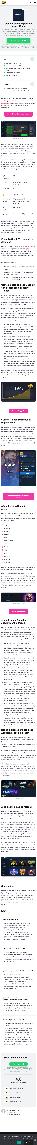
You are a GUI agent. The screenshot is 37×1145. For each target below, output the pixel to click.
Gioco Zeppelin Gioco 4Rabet (18, 114)
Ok (19, 1142)
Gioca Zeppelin (17, 41)
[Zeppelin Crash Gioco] (3, 2)
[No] (35, 1140)
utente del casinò (14, 1110)
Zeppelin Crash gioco (28, 246)
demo (3, 249)
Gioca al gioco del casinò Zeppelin (18, 496)
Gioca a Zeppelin (18, 411)
